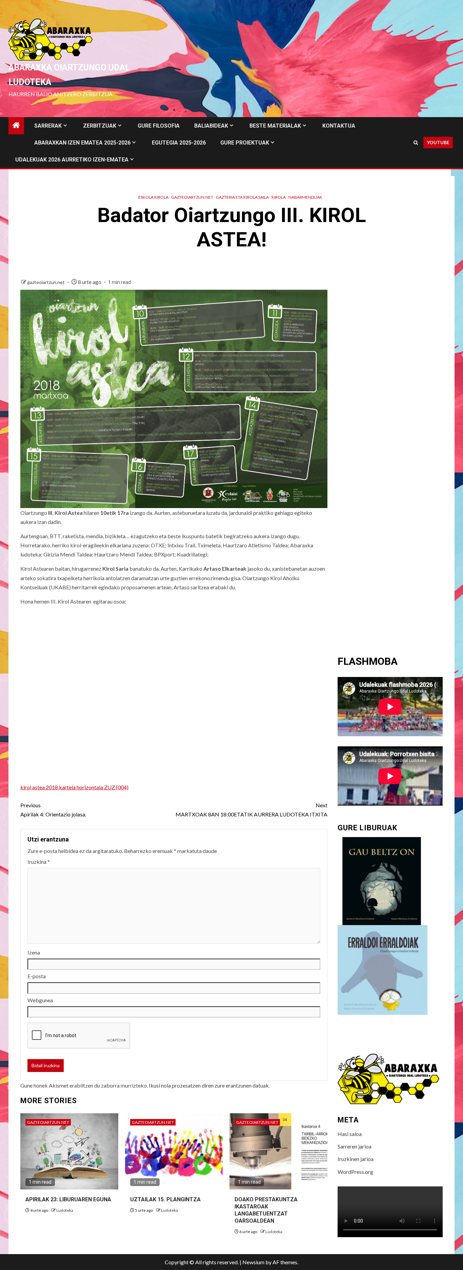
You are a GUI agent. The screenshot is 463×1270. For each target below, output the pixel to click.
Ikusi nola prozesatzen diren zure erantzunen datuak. (209, 1085)
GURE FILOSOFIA (159, 126)
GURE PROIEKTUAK (244, 142)
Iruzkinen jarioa (356, 1159)
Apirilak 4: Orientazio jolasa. (53, 809)
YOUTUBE (438, 142)
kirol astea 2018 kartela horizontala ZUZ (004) (74, 787)
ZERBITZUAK (99, 126)
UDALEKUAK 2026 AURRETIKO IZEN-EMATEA (71, 159)
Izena (33, 952)
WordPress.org (355, 1171)
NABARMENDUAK (305, 197)
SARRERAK (48, 126)
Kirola (278, 197)
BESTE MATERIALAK (275, 126)
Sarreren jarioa (354, 1146)
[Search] (415, 142)
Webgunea (40, 1000)
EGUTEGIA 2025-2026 (179, 142)
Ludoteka (64, 1210)
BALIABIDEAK (211, 126)
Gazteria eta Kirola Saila (242, 197)
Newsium (253, 1262)
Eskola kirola (153, 197)
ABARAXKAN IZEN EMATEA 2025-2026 (82, 142)
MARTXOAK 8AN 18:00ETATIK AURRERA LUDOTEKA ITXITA (251, 809)
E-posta (36, 976)
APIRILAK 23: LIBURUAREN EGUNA (68, 1199)
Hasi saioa (350, 1134)
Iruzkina (38, 861)
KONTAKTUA (338, 126)
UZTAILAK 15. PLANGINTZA (165, 1199)
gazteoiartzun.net (192, 197)
